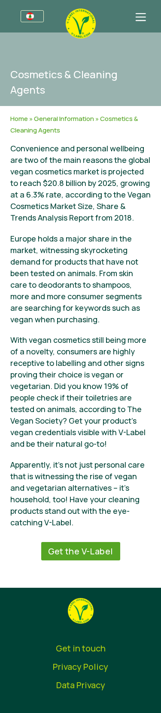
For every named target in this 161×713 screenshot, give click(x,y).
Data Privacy (80, 685)
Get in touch (81, 648)
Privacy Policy (80, 666)
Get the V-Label (80, 551)
